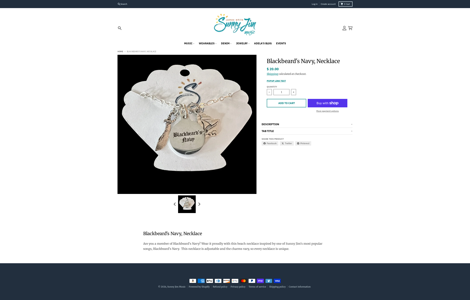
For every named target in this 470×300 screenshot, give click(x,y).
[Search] (120, 28)
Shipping (272, 74)
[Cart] (350, 28)
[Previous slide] (174, 204)
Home (120, 51)
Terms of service (257, 286)
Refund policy (220, 286)
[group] (187, 204)
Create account (328, 4)
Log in (315, 4)
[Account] (344, 28)
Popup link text (276, 80)
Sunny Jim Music (176, 286)
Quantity (272, 86)
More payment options (327, 111)
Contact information (300, 286)
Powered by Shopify (199, 286)
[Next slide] (199, 204)
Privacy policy (238, 286)
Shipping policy (277, 286)
